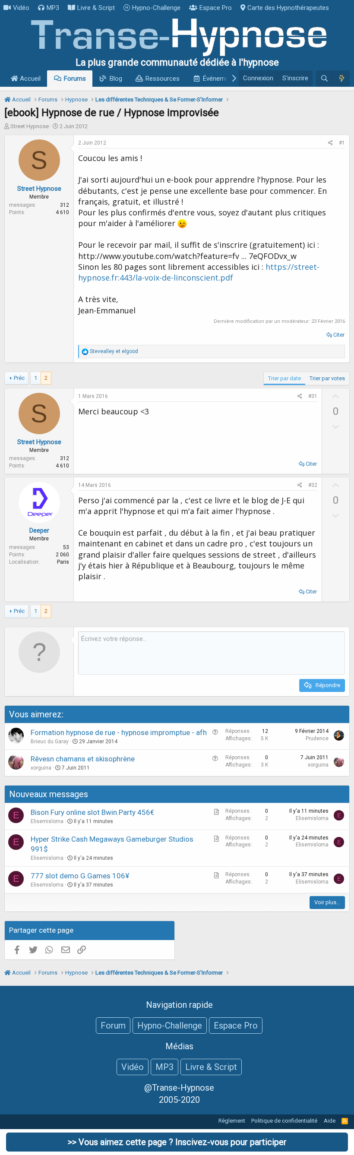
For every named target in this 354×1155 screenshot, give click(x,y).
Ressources (162, 78)
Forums (75, 78)
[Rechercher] (324, 78)
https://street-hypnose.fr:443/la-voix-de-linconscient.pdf (198, 272)
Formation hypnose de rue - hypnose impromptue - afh (119, 732)
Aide (329, 1120)
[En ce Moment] (341, 78)
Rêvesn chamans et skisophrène (83, 758)
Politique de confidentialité (284, 1120)
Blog (116, 78)
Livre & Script (96, 8)
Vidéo (21, 8)
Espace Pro (215, 8)
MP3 (53, 8)
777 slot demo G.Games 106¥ (80, 875)
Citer (339, 334)
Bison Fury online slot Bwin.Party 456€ (92, 812)
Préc (19, 378)
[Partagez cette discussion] (330, 143)
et (114, 351)
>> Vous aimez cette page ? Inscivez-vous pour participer (177, 1142)
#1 (342, 143)
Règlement (231, 1120)
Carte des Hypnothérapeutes (288, 8)
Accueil (29, 78)
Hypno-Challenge (156, 8)
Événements (220, 78)
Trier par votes (327, 378)
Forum (113, 1025)
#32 (312, 485)
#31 (312, 396)
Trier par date (284, 378)
